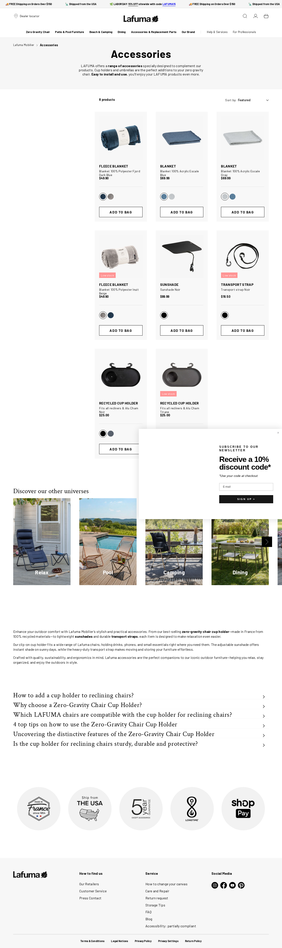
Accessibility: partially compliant (170, 926)
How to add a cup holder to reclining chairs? (73, 695)
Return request (156, 898)
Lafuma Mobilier (23, 45)
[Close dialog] (278, 432)
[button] (37, 32)
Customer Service (93, 891)
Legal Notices (119, 940)
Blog (148, 919)
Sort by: (231, 100)
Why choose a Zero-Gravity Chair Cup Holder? (77, 705)
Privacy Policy (143, 940)
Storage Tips (155, 905)
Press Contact (90, 898)
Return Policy (193, 940)
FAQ (148, 912)
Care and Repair (157, 891)
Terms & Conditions (92, 940)
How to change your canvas (166, 884)
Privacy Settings (168, 940)
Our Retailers (89, 884)
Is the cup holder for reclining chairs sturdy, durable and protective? (105, 744)
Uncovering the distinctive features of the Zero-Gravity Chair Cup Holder (113, 734)
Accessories (49, 45)
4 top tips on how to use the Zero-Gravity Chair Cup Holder (95, 724)
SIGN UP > (246, 499)
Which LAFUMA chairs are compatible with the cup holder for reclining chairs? (122, 714)
